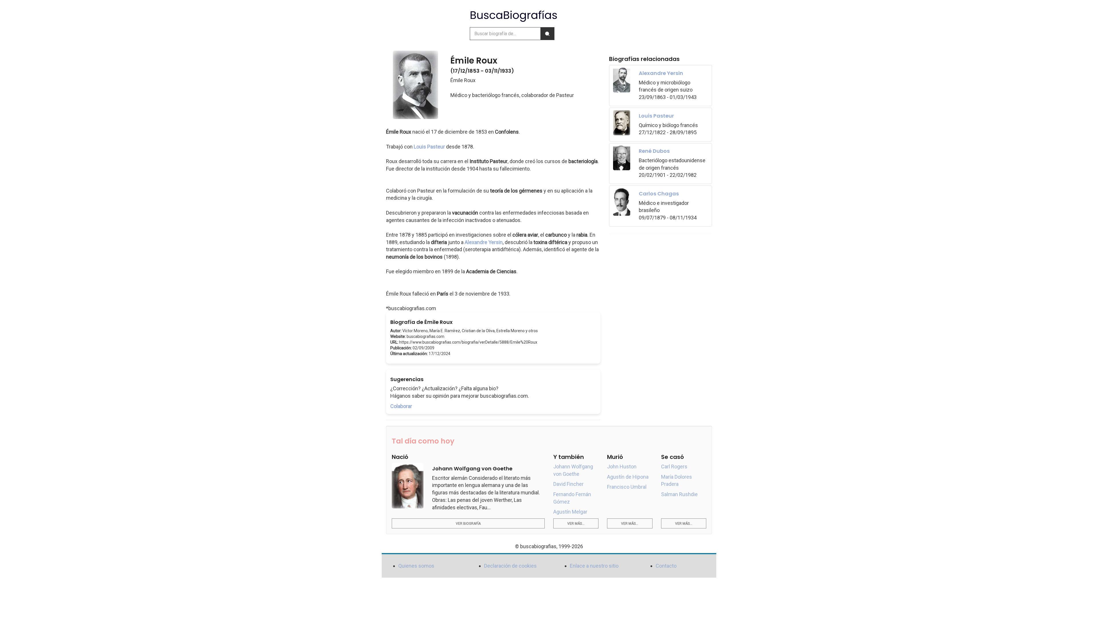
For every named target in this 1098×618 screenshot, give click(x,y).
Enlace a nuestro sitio (594, 566)
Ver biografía (468, 524)
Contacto (666, 566)
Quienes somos (416, 566)
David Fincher (568, 484)
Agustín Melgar (570, 512)
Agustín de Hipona (628, 477)
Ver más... (575, 524)
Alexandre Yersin (484, 242)
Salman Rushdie (679, 494)
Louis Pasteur (429, 147)
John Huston (621, 467)
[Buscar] (547, 33)
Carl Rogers (674, 467)
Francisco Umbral (627, 487)
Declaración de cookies (510, 566)
